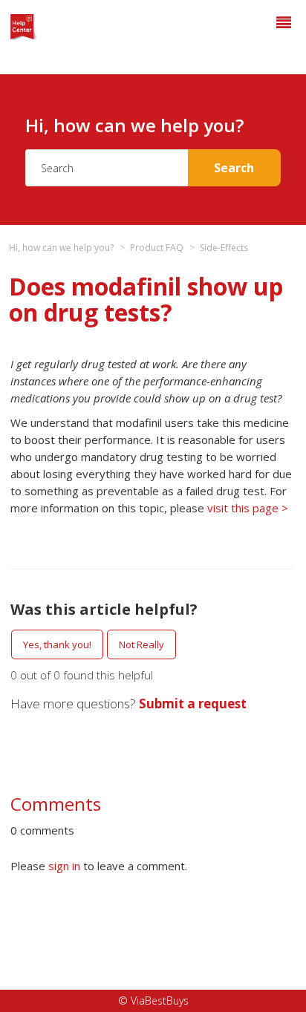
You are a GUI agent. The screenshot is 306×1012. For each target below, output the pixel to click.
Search (234, 168)
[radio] (57, 644)
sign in (64, 865)
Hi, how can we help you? (61, 247)
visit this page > (247, 507)
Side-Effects (224, 247)
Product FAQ (156, 247)
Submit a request (193, 703)
